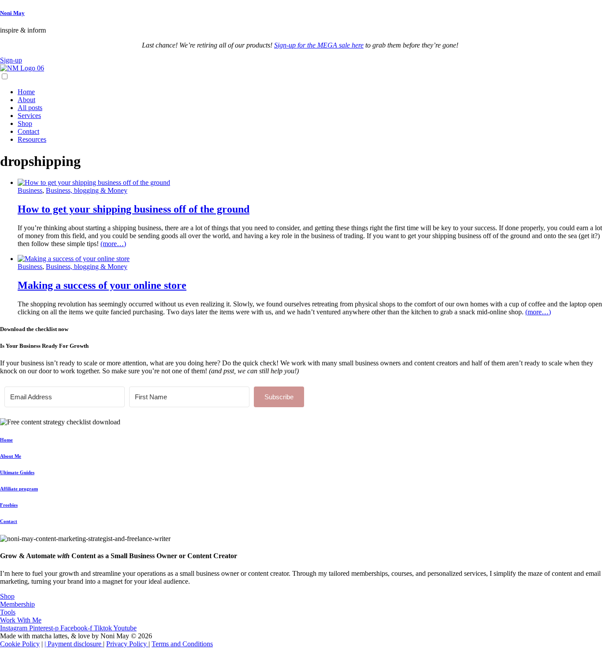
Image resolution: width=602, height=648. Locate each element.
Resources (32, 139)
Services (29, 115)
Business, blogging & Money (86, 190)
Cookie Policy (20, 644)
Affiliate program (19, 488)
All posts (30, 107)
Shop (25, 123)
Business (30, 190)
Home (26, 92)
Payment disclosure (75, 644)
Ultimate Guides (17, 472)
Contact (28, 131)
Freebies (9, 505)
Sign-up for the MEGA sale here (319, 45)
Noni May (12, 13)
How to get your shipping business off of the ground (133, 209)
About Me (10, 456)
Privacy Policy (127, 644)
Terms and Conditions (182, 644)
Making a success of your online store (102, 285)
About (26, 99)
